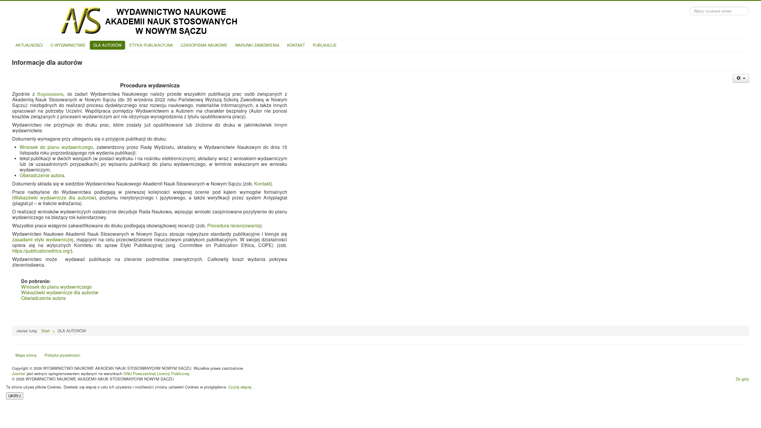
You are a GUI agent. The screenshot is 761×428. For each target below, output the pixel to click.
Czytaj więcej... (241, 387)
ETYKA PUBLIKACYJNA (151, 45)
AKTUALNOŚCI (29, 45)
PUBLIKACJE (325, 45)
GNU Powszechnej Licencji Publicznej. (156, 373)
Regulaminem (50, 94)
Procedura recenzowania (233, 225)
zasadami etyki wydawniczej (42, 239)
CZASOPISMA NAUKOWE (204, 45)
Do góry (742, 379)
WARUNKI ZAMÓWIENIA (257, 45)
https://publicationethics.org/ (41, 250)
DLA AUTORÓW (107, 45)
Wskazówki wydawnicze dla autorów (54, 197)
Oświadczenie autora (42, 175)
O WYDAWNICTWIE (68, 45)
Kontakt (262, 183)
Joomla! (19, 373)
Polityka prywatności (62, 355)
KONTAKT (296, 45)
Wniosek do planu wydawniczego (56, 147)
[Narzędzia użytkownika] (741, 78)
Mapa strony (26, 355)
